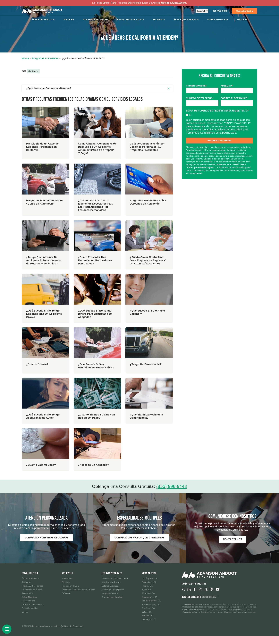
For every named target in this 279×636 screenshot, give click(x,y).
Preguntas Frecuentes (45, 58)
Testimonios (27, 593)
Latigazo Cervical (110, 593)
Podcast (242, 19)
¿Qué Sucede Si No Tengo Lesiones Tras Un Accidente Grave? (44, 314)
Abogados (26, 582)
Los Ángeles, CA (150, 578)
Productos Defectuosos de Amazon (78, 589)
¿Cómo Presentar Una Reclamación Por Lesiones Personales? (95, 260)
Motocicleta (67, 578)
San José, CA (148, 608)
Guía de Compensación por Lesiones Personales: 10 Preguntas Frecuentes (147, 146)
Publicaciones (28, 601)
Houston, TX (148, 615)
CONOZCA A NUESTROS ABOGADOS (46, 537)
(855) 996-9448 (171, 486)
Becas (25, 612)
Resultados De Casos (130, 19)
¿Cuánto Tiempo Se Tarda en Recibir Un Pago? (96, 416)
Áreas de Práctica (43, 19)
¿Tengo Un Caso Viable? (145, 364)
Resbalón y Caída (70, 586)
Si (190, 115)
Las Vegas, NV (149, 619)
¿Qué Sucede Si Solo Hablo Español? (147, 312)
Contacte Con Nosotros (33, 604)
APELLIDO (227, 85)
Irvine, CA (146, 589)
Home (25, 58)
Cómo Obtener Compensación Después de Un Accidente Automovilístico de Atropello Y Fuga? (97, 148)
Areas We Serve (149, 573)
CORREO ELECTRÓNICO (234, 98)
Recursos (159, 19)
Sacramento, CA (149, 597)
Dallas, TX (147, 612)
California (33, 71)
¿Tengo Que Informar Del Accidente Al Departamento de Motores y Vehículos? (43, 260)
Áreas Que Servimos (186, 19)
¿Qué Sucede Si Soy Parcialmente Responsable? (96, 366)
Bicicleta (66, 582)
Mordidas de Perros (111, 582)
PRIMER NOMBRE (196, 85)
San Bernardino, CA (151, 601)
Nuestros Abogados (95, 19)
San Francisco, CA (150, 604)
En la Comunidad (30, 608)
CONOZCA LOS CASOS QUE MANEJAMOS (139, 537)
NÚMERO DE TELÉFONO (200, 98)
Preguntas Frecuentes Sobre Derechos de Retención (148, 202)
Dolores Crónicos (110, 586)
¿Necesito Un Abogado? (93, 464)
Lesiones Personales (112, 573)
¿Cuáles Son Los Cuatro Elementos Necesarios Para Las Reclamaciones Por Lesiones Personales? (95, 205)
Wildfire (69, 19)
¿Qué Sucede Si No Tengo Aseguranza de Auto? (43, 416)
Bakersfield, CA (149, 582)
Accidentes (67, 573)
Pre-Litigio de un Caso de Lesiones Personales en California (42, 146)
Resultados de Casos (32, 589)
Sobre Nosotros (217, 19)
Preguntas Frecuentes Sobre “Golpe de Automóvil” (44, 202)
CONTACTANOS (232, 539)
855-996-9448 (220, 11)
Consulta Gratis (244, 11)
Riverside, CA (148, 593)
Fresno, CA (147, 586)
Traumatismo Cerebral (112, 597)
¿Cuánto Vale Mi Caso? (41, 464)
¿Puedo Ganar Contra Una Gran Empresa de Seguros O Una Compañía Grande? (148, 260)
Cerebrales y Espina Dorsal (115, 578)
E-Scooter (66, 593)
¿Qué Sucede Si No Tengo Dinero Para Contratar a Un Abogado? (95, 314)
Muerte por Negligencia (113, 589)
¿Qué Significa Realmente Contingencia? (146, 416)
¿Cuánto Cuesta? (37, 364)
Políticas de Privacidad (72, 626)
